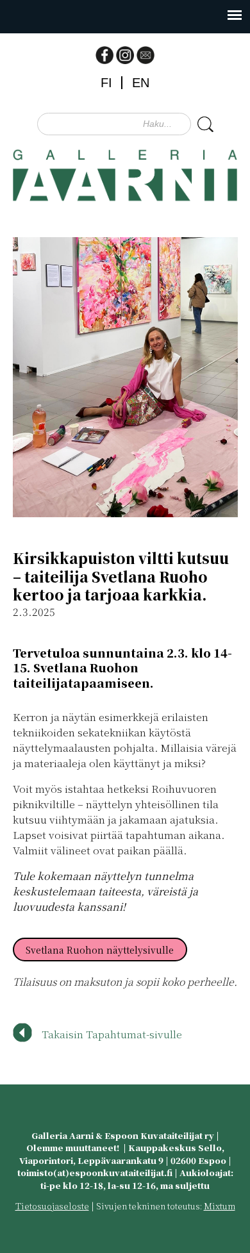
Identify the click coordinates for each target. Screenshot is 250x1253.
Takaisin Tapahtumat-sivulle (112, 1034)
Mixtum (219, 1206)
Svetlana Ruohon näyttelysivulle (100, 949)
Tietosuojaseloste (52, 1206)
